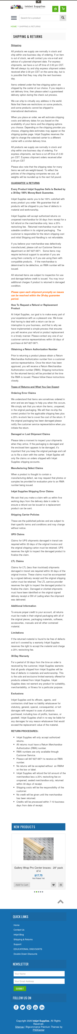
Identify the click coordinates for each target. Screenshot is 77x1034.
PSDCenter (38, 1029)
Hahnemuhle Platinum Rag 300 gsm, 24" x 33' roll (50, 869)
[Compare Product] (55, 9)
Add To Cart (33, 884)
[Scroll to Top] (61, 902)
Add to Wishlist (12, 884)
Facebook (16, 1007)
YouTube (35, 1007)
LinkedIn (41, 1007)
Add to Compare (19, 884)
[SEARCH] (63, 18)
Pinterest (29, 1007)
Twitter (22, 1007)
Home (14, 26)
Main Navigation (14, 18)
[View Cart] (63, 9)
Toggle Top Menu (38, 2)
